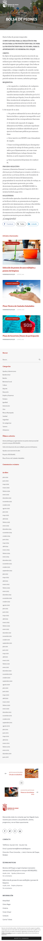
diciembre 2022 (7, 595)
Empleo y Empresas (21, 12)
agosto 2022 (6, 605)
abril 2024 (5, 546)
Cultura (5, 385)
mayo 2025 (6, 515)
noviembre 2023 (7, 564)
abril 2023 (5, 581)
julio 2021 (5, 646)
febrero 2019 (6, 747)
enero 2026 (6, 494)
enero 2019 (6, 750)
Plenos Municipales (8, 413)
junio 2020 (6, 691)
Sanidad (5, 416)
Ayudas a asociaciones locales (11, 450)
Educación (6, 392)
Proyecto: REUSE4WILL (9, 454)
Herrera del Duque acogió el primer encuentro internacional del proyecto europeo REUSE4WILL (20, 442)
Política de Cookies (6, 933)
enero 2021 (6, 667)
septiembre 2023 (7, 570)
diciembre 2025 (7, 498)
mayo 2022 (6, 615)
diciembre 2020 (7, 671)
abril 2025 (5, 519)
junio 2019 (5, 733)
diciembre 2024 (7, 529)
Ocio (4, 409)
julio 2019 (5, 729)
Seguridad (5, 419)
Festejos (5, 399)
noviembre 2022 (7, 598)
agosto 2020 (6, 684)
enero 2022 (6, 629)
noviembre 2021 (7, 636)
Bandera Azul (6, 375)
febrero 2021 (6, 664)
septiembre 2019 (7, 722)
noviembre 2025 (7, 501)
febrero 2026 (6, 491)
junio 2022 (5, 612)
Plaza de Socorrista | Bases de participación (21, 336)
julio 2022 (5, 608)
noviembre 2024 (7, 532)
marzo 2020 (6, 702)
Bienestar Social (7, 381)
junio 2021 (5, 650)
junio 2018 (5, 757)
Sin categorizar (7, 423)
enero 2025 (6, 526)
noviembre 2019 (7, 715)
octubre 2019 (6, 719)
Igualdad (5, 402)
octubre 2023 (6, 567)
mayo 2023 (6, 577)
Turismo (5, 426)
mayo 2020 (6, 695)
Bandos (5, 378)
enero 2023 (6, 591)
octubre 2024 (6, 536)
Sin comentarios (7, 876)
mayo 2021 (6, 653)
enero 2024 (6, 557)
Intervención (6, 406)
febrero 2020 (6, 705)
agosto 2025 (6, 508)
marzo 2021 (6, 660)
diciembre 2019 (7, 712)
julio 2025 (5, 512)
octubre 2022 (6, 601)
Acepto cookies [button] (21, 938)
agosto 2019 (6, 726)
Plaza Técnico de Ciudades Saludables (18, 306)
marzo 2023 (6, 584)
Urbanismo (6, 430)
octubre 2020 (6, 677)
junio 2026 (6, 481)
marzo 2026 (6, 487)
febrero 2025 (6, 522)
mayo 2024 (6, 543)
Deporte (5, 388)
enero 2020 (6, 709)
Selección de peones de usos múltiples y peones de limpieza (20, 447)
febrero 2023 (6, 588)
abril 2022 (5, 619)
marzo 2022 (6, 622)
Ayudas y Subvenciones (9, 371)
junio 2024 (6, 539)
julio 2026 (5, 477)
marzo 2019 (6, 743)
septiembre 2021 (7, 643)
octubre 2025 (6, 505)
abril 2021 (5, 657)
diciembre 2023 (7, 560)
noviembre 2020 (7, 674)
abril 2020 (5, 698)
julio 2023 (5, 574)
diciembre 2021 (7, 633)
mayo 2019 (6, 736)
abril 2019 (5, 740)
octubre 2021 (6, 640)
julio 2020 (5, 688)
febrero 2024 (6, 553)
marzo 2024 (6, 550)
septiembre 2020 (7, 681)
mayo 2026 (6, 484)
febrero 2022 (6, 626)
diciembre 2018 (7, 753)
